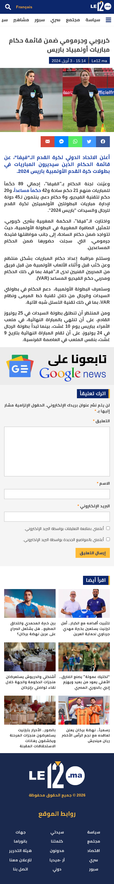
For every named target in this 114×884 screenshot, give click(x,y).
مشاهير (21, 19)
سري (55, 19)
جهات (20, 832)
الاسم (103, 483)
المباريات (24, 164)
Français (24, 7)
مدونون (57, 850)
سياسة (93, 19)
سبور (40, 19)
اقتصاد (93, 850)
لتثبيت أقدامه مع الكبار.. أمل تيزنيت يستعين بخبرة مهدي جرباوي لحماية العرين (85, 628)
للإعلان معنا (20, 860)
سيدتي (57, 832)
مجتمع (73, 19)
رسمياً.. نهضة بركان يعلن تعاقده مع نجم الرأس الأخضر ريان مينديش (86, 735)
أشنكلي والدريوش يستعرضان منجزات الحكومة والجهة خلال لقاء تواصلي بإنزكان (31, 682)
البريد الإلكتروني (93, 506)
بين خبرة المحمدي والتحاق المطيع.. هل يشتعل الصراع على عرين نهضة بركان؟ (33, 628)
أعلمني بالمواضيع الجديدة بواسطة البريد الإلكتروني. (63, 539)
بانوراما (20, 841)
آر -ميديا (57, 860)
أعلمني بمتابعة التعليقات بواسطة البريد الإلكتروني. (64, 528)
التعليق (101, 421)
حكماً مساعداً (27, 190)
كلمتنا (57, 841)
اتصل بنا (20, 869)
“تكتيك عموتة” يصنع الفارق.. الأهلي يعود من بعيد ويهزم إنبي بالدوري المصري (84, 682)
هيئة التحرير (20, 850)
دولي (57, 869)
